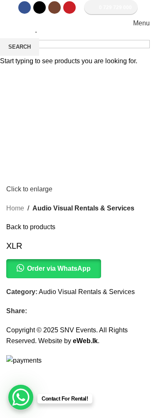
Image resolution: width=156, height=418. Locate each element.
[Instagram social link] (54, 7)
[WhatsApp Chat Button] (20, 397)
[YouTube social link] (69, 7)
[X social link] (39, 7)
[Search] (8, 23)
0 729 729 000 (115, 7)
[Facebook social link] (24, 7)
